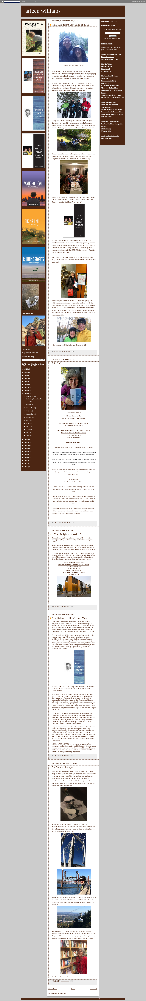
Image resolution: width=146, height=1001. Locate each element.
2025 (26, 372)
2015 (26, 445)
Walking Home (106, 71)
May (28, 426)
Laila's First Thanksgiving (110, 85)
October (29, 411)
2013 (26, 451)
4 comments (65, 981)
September (30, 414)
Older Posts (93, 989)
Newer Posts (52, 989)
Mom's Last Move (107, 57)
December (30, 396)
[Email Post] (72, 351)
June (28, 423)
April (28, 429)
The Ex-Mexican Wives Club (111, 54)
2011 (26, 457)
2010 (26, 460)
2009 (26, 464)
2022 (26, 381)
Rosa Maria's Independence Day (112, 97)
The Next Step (106, 129)
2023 (26, 378)
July (28, 420)
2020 (26, 387)
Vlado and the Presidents (109, 88)
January (29, 435)
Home (73, 989)
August (29, 417)
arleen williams (43, 11)
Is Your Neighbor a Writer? (66, 534)
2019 (26, 390)
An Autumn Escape (62, 767)
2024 (26, 375)
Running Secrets (106, 66)
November (30, 408)
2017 (26, 439)
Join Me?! (29, 404)
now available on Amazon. (79, 744)
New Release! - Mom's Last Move (70, 617)
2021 (26, 384)
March (28, 432)
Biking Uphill (105, 69)
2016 (26, 442)
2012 (26, 454)
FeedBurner (117, 38)
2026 (26, 369)
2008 (26, 467)
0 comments (66, 351)
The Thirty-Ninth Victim (109, 59)
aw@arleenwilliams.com (30, 352)
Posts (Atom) (62, 993)
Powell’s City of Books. (77, 931)
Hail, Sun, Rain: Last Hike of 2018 (70, 24)
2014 (26, 448)
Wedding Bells (106, 131)
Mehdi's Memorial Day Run (111, 95)
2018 (26, 393)
